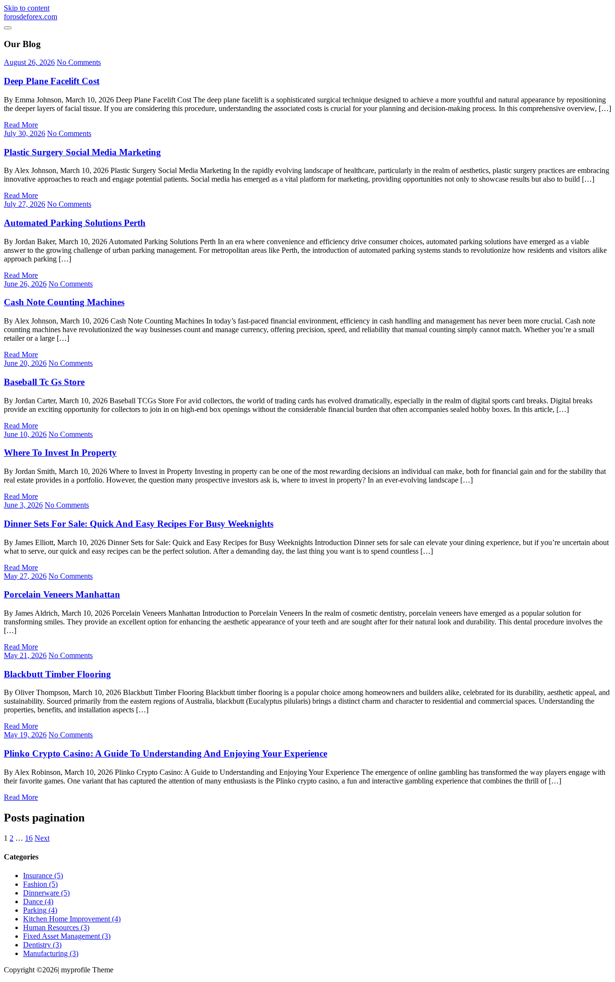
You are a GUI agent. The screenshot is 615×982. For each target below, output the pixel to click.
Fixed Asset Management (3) (67, 936)
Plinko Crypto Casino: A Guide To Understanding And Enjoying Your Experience (165, 753)
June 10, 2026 (25, 434)
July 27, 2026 (24, 204)
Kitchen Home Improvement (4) (72, 919)
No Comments (79, 62)
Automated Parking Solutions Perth (75, 223)
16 (29, 838)
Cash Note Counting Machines (64, 302)
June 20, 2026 (25, 363)
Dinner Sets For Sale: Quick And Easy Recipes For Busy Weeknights (138, 524)
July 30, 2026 (24, 133)
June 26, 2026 (25, 284)
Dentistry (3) (42, 945)
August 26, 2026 (29, 62)
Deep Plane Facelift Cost (51, 81)
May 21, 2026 (25, 655)
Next (42, 838)
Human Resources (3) (56, 927)
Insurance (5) (43, 875)
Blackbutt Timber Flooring (57, 674)
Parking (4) (40, 910)
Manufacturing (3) (50, 953)
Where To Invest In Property (60, 452)
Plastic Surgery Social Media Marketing (82, 152)
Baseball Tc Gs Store (44, 382)
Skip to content (26, 8)
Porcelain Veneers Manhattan (62, 594)
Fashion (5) (40, 884)
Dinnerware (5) (46, 893)
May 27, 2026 (25, 576)
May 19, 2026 (25, 735)
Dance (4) (38, 901)
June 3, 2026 (23, 505)
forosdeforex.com (30, 16)
